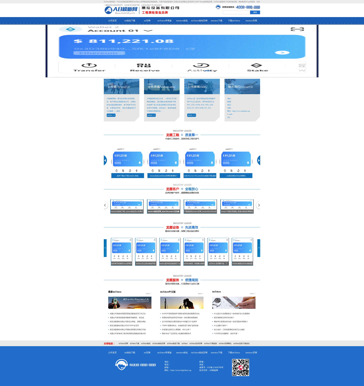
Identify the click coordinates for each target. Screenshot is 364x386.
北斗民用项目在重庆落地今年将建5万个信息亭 (179, 322)
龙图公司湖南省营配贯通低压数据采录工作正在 (128, 314)
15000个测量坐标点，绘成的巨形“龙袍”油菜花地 (180, 326)
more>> (148, 294)
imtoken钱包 (182, 20)
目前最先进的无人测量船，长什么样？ (176, 330)
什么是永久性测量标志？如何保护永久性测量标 (232, 314)
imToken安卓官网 (196, 343)
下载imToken (234, 20)
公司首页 (112, 20)
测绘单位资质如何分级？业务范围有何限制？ (231, 322)
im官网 (147, 20)
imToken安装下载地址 (241, 343)
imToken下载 (134, 343)
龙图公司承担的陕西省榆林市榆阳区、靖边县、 (128, 318)
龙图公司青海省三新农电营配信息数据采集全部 (128, 334)
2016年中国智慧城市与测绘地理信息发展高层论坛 (180, 314)
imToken (185, 343)
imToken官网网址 (225, 343)
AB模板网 (213, 370)
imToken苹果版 (164, 20)
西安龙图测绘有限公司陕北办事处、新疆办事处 (128, 322)
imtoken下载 (216, 20)
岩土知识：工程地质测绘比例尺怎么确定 (229, 330)
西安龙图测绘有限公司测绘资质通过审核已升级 (128, 330)
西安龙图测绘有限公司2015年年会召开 (124, 326)
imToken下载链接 (210, 343)
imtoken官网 (251, 20)
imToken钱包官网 (199, 20)
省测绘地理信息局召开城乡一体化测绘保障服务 (180, 318)
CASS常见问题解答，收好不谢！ (226, 334)
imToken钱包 (145, 343)
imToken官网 (123, 343)
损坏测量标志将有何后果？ (224, 318)
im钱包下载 (129, 20)
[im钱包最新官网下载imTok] (191, 115)
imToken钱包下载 (173, 343)
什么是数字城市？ (221, 326)
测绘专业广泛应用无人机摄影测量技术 (176, 334)
